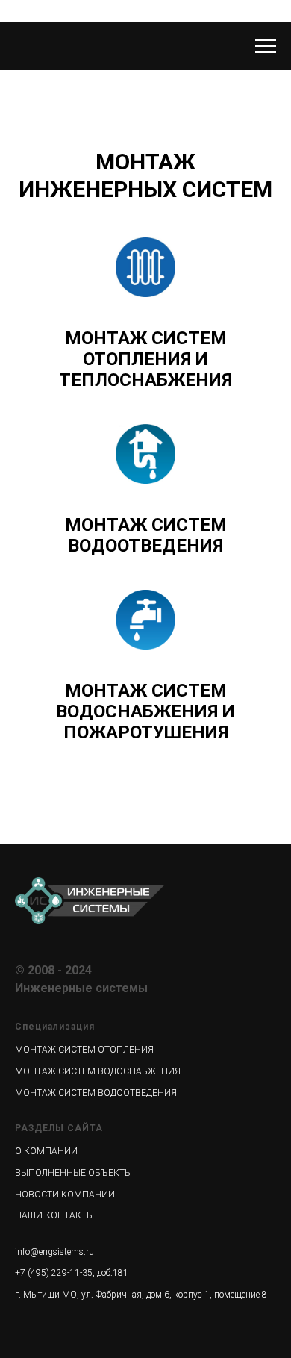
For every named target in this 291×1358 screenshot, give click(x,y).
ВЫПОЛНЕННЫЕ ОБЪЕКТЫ (73, 1173)
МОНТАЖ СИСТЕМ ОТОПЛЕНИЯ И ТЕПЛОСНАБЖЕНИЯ (145, 359)
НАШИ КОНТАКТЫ (54, 1215)
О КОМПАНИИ (46, 1151)
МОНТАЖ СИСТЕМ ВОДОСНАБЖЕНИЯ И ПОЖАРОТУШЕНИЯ (145, 711)
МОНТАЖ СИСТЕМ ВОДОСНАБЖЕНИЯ (98, 1071)
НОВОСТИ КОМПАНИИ (65, 1194)
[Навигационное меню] (265, 46)
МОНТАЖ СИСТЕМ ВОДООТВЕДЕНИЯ (146, 535)
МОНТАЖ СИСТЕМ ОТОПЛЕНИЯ (84, 1049)
